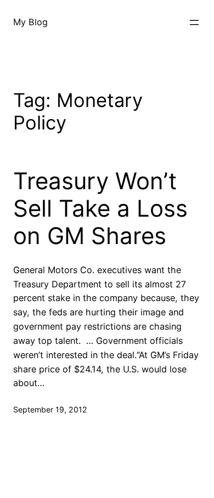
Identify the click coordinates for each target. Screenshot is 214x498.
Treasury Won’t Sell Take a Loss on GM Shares (100, 208)
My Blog (30, 21)
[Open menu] (194, 22)
